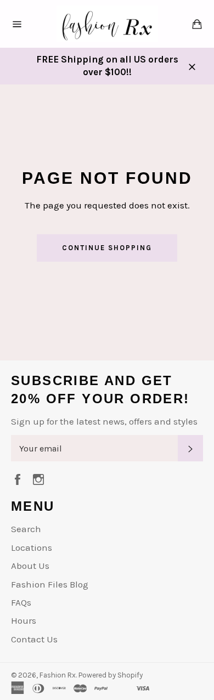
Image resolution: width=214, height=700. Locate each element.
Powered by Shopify (110, 675)
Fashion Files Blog (49, 584)
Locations (31, 547)
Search (26, 528)
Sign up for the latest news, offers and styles (104, 421)
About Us (30, 565)
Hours (23, 620)
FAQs (21, 602)
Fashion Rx (58, 675)
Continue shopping (106, 248)
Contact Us (34, 639)
